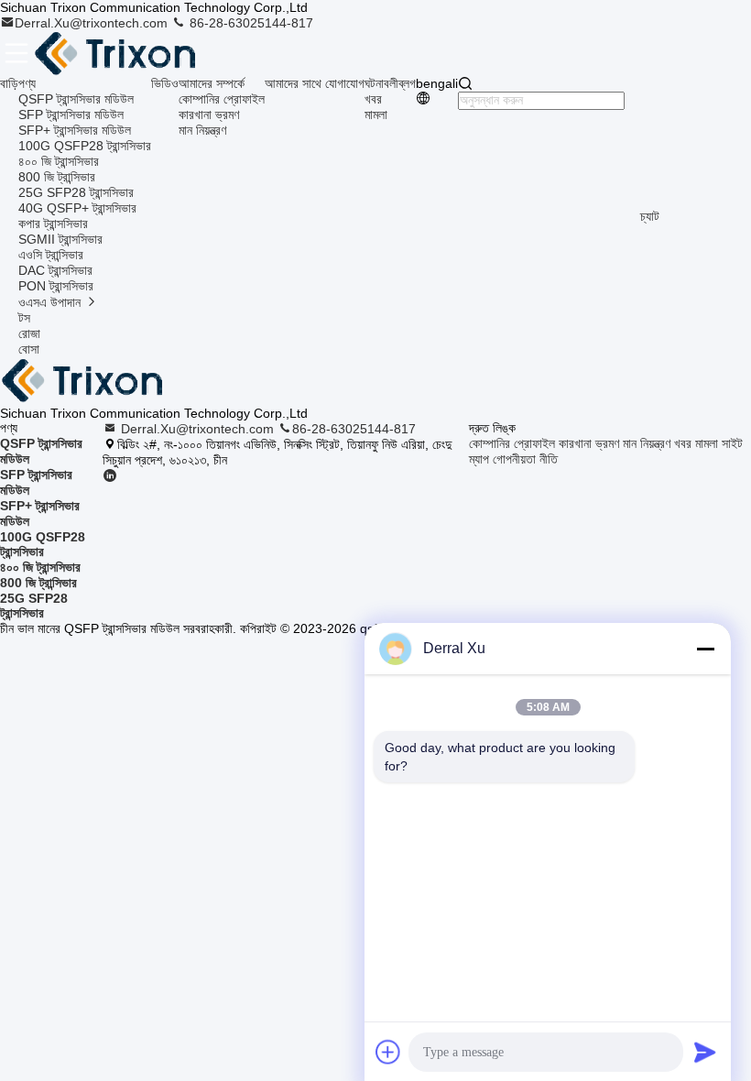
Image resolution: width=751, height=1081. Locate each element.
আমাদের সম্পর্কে (212, 83)
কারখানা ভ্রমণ (209, 114)
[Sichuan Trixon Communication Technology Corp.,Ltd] (133, 53)
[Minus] (705, 649)
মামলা (376, 114)
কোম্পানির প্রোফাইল (222, 99)
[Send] (705, 1052)
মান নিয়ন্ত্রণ (202, 130)
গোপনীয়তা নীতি (525, 459)
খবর (373, 99)
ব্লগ (407, 83)
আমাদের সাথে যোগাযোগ (315, 83)
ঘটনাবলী (381, 83)
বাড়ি (9, 83)
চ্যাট (649, 216)
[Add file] (388, 1052)
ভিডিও (165, 83)
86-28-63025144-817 (249, 23)
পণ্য (27, 83)
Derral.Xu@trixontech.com (93, 23)
